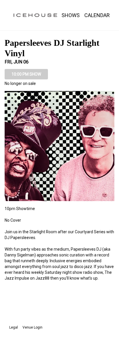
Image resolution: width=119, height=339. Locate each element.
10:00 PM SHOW (26, 74)
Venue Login (32, 327)
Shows (71, 15)
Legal (13, 327)
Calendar (97, 15)
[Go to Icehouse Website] (35, 15)
